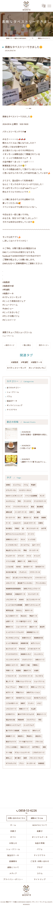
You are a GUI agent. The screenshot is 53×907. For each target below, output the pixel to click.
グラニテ (21, 556)
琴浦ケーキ (33, 616)
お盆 (35, 621)
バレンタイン (38, 654)
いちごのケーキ (11, 599)
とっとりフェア (29, 725)
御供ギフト (9, 627)
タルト (23, 539)
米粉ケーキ (9, 698)
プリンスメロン (40, 583)
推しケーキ (9, 681)
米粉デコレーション (33, 692)
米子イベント (35, 643)
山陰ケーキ (9, 621)
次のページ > (44, 345)
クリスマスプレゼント (20, 507)
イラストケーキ (11, 676)
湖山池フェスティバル (13, 550)
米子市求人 (36, 747)
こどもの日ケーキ (12, 703)
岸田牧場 (21, 720)
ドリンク (37, 556)
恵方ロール (27, 517)
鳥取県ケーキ (10, 736)
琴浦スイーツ (23, 687)
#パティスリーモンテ (16, 368)
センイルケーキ (33, 594)
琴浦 (25, 550)
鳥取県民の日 (38, 638)
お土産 (33, 709)
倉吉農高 (40, 507)
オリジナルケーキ (32, 528)
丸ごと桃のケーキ (12, 616)
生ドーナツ (36, 545)
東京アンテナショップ (32, 605)
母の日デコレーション (23, 698)
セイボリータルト (25, 490)
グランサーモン (11, 490)
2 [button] (27, 108)
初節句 (40, 523)
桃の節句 (9, 528)
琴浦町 (33, 485)
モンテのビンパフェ (12, 638)
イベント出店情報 (31, 496)
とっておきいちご (12, 545)
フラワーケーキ (35, 572)
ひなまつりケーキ (29, 523)
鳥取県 (43, 517)
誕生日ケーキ (12, 401)
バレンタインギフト (12, 660)
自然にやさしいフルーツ (32, 589)
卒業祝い (35, 665)
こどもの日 (9, 567)
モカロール (26, 731)
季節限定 (41, 763)
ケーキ (8, 523)
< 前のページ (9, 345)
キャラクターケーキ (26, 676)
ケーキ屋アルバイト (26, 742)
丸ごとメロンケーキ (33, 599)
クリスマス (27, 501)
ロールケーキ (10, 517)
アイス (29, 556)
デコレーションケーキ (22, 752)
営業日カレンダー (12, 539)
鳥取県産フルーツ (32, 632)
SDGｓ (8, 578)
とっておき (31, 539)
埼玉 (39, 720)
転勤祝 (18, 670)
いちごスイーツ (11, 709)
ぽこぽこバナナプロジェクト (22, 578)
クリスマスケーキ (40, 501)
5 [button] (31, 108)
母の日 (18, 567)
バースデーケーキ (20, 512)
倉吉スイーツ (41, 714)
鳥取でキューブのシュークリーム (17, 332)
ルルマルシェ (10, 501)
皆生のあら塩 (10, 720)
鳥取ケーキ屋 (25, 665)
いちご (39, 703)
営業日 (8, 485)
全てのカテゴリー (14, 387)
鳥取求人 (21, 736)
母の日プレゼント (40, 698)
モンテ (42, 496)
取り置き (18, 758)
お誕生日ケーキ (20, 594)
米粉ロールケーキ (12, 665)
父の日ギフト (10, 714)
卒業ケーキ (9, 670)
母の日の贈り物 (11, 572)
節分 (19, 517)
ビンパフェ (17, 485)
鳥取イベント (32, 561)
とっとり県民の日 (12, 643)
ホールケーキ (33, 550)
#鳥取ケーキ (36, 362)
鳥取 (44, 747)
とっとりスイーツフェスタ (15, 632)
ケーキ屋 (9, 752)
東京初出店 (9, 610)
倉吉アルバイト (11, 742)
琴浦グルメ (20, 692)
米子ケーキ (9, 692)
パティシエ (39, 742)
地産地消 (9, 594)
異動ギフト (27, 670)
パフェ (9, 396)
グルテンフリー (27, 660)
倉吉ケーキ (33, 627)
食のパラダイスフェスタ (26, 714)
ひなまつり (17, 523)
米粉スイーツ (39, 660)
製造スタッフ (25, 747)
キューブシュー (11, 687)
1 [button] (26, 108)
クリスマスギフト (12, 654)
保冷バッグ (36, 731)
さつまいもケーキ (34, 649)
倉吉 (32, 507)
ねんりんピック (11, 649)
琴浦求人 (30, 736)
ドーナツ (31, 534)
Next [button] (48, 83)
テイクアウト (12, 409)
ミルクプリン (31, 720)
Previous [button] (4, 83)
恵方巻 (36, 517)
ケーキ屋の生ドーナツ (23, 621)
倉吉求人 (38, 736)
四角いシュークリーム (23, 681)
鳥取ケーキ (21, 561)
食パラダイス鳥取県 (12, 731)
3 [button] (28, 108)
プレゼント (23, 572)
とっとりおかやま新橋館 (14, 605)
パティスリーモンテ (36, 758)
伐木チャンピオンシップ (14, 496)
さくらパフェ (25, 545)
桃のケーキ (29, 610)
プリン (21, 763)
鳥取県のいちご (26, 654)
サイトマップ (40, 879)
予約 (19, 501)
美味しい (9, 758)
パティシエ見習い (12, 747)
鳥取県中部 (24, 643)
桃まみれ (24, 616)
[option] (26, 81)
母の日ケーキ (28, 567)
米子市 (43, 528)
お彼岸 (36, 670)
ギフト (8, 507)
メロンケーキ (10, 583)
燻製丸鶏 (9, 512)
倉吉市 (42, 627)
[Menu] (49, 6)
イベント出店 (10, 561)
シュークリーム (8, 336)
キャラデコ (39, 676)
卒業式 (17, 528)
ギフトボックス (11, 763)
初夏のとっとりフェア (13, 725)
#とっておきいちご (37, 368)
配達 (25, 758)
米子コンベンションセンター (15, 534)
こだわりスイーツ (38, 752)
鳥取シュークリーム (37, 687)
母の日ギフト (39, 567)
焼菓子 (23, 703)
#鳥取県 (14, 362)
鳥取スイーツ (23, 709)
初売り (31, 512)
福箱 (38, 512)
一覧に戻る (26, 345)
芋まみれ (22, 649)
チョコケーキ (10, 556)
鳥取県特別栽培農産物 (13, 589)
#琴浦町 (24, 362)
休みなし (19, 610)
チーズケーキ (31, 763)
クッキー (31, 703)
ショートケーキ (21, 627)
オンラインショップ (14, 405)
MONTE (21, 599)
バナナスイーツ (40, 578)
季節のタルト (26, 638)
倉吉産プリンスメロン (25, 583)
